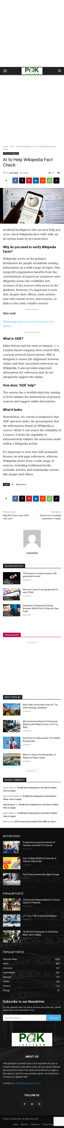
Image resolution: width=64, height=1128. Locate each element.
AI (54, 345)
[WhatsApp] (50, 180)
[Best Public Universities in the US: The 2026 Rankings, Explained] (11, 709)
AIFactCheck (21, 484)
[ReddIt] (43, 180)
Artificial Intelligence (24, 146)
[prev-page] (5, 621)
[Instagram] (32, 1104)
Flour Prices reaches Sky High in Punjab (41, 874)
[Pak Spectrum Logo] (32, 1039)
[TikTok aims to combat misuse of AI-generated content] (11, 578)
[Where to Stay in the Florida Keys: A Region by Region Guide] (11, 759)
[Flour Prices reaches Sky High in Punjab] (11, 879)
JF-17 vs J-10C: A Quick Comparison (40, 916)
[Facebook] (15, 180)
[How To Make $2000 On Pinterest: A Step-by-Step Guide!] (11, 863)
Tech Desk (13, 173)
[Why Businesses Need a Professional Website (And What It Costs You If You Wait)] (11, 726)
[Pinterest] (29, 180)
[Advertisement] (32, 33)
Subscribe (53, 1018)
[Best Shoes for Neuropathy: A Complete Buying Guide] (11, 743)
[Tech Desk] (5, 172)
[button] (5, 71)
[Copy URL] (56, 180)
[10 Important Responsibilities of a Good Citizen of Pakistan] (11, 904)
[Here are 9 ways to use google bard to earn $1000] (11, 594)
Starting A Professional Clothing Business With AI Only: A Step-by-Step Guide (40, 608)
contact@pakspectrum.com (27, 1083)
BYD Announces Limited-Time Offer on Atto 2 (35, 821)
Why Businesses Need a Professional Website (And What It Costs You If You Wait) (40, 724)
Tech (12, 146)
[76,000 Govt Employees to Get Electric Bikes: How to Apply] (11, 936)
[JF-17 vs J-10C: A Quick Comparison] (11, 920)
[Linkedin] (36, 180)
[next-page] (9, 621)
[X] (22, 180)
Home (5, 146)
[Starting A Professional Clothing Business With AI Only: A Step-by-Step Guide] (11, 610)
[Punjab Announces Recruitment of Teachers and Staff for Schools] (11, 847)
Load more (31, 770)
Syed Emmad (9, 804)
